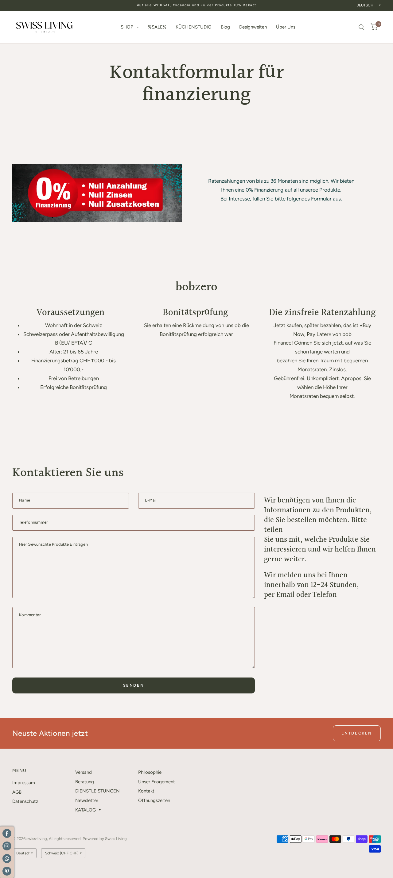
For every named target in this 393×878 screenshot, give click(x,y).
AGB (16, 792)
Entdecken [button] (356, 733)
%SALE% (157, 27)
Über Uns (285, 27)
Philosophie (149, 772)
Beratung (84, 781)
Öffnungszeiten (154, 800)
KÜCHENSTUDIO (194, 27)
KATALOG (85, 810)
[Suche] (362, 27)
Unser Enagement (156, 781)
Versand (83, 772)
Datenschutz (25, 801)
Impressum (23, 782)
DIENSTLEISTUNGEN (97, 791)
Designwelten (253, 27)
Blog (225, 27)
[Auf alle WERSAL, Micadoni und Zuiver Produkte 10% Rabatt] (196, 5)
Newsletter (86, 800)
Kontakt (146, 791)
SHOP (127, 27)
